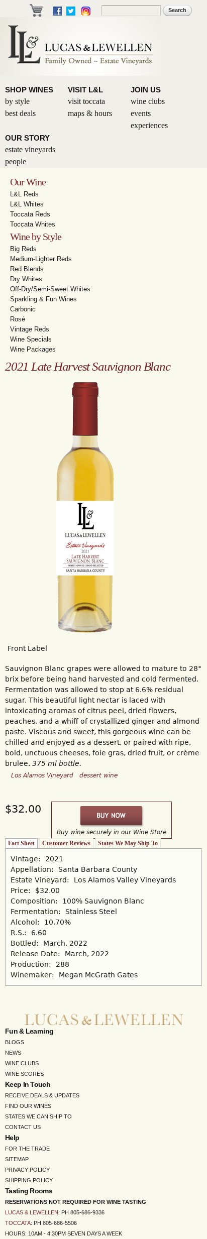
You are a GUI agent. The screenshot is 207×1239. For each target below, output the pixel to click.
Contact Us (23, 1127)
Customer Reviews (66, 843)
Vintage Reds (29, 329)
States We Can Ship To (38, 1116)
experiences (149, 125)
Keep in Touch (27, 1084)
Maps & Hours (90, 113)
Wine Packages (33, 349)
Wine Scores (24, 1074)
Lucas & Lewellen (31, 1212)
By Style (17, 101)
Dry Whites (26, 279)
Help (12, 1138)
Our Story (27, 138)
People (15, 161)
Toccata (18, 1223)
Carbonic (23, 309)
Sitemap (17, 1159)
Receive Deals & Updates (42, 1095)
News (13, 1053)
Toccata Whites (32, 224)
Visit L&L (85, 89)
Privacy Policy (27, 1170)
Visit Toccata (86, 101)
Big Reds (23, 249)
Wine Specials (31, 339)
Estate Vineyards (30, 149)
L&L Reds (24, 194)
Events (141, 113)
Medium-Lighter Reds (41, 259)
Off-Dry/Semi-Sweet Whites (50, 289)
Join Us (146, 89)
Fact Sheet (21, 843)
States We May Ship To (128, 843)
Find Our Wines (28, 1106)
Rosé (17, 319)
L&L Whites (27, 204)
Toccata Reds (30, 214)
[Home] (80, 46)
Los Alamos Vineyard (42, 775)
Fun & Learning (29, 1031)
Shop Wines (29, 89)
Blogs (14, 1042)
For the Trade (27, 1149)
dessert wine (98, 775)
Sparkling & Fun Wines (43, 299)
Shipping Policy (29, 1180)
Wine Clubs (148, 101)
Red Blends (27, 269)
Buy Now (112, 816)
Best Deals (20, 113)
